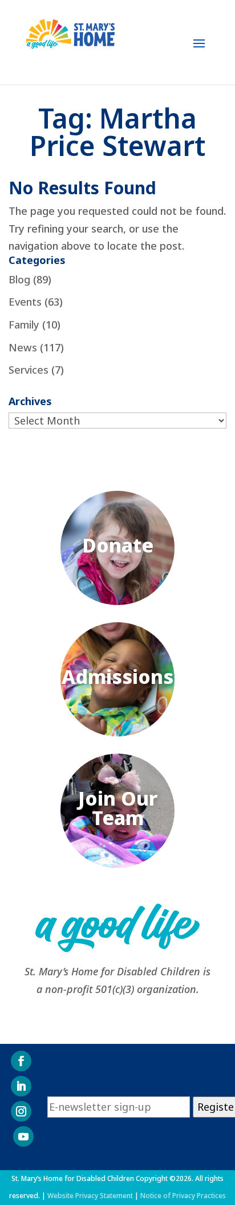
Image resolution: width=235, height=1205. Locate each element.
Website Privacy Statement (90, 1195)
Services (28, 370)
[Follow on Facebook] (21, 1061)
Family (24, 324)
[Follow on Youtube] (23, 1136)
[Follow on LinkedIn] (21, 1086)
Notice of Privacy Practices (183, 1195)
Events (25, 302)
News (23, 347)
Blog (19, 279)
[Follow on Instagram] (21, 1111)
